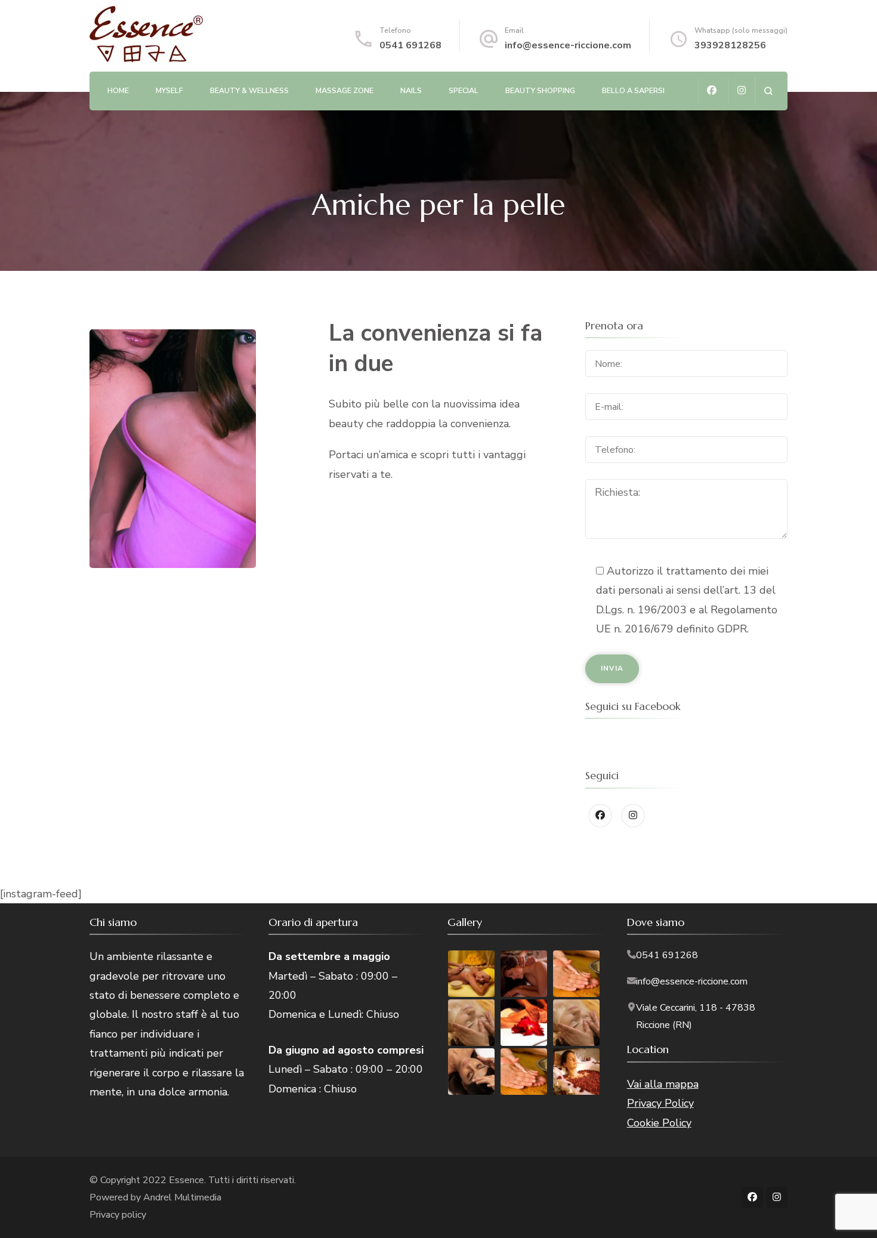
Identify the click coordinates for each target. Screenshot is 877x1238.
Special (463, 90)
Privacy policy (117, 1214)
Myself (169, 90)
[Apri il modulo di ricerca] (768, 91)
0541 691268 (410, 45)
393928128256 (730, 45)
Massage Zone (344, 90)
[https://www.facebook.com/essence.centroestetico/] (600, 816)
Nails (411, 90)
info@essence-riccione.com (568, 45)
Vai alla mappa (663, 1084)
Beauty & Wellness (249, 90)
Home (118, 90)
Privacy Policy (660, 1103)
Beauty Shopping (540, 90)
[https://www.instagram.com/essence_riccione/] (633, 816)
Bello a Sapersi (633, 90)
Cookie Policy (659, 1123)
